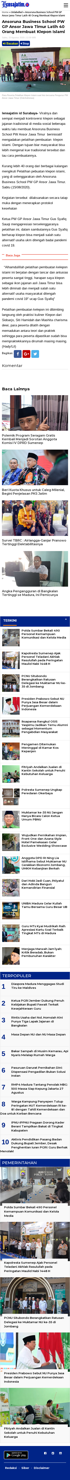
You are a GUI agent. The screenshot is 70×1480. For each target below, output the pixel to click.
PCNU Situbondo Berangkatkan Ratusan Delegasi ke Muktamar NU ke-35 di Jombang (44, 681)
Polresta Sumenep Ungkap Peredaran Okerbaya (42, 791)
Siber (25, 1468)
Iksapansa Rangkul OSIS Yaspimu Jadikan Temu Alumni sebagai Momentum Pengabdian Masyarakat (45, 727)
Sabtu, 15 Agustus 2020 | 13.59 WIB (19, 37)
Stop (25, 43)
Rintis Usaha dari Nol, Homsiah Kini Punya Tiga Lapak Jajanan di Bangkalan (37, 1021)
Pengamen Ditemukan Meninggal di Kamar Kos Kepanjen (40, 747)
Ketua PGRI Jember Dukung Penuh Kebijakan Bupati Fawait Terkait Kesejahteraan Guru (37, 1004)
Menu (65, 5)
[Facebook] (18, 354)
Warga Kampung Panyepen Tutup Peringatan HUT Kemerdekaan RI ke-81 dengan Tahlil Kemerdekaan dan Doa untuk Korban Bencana (33, 1107)
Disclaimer (41, 1468)
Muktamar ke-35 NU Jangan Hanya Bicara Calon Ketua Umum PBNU (42, 816)
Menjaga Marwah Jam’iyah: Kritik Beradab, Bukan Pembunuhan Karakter (42, 952)
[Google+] (26, 354)
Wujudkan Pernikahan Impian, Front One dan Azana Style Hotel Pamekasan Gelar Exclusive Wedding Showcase (44, 840)
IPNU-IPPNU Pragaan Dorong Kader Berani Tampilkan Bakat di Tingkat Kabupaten (37, 1126)
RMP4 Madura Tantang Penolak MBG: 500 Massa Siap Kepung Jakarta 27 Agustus (39, 1088)
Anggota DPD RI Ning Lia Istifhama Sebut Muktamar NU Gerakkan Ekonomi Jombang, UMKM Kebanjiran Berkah (44, 863)
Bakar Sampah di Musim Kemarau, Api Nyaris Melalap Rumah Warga (39, 1053)
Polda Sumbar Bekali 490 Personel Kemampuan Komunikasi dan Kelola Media (44, 634)
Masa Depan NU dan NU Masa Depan (38, 1034)
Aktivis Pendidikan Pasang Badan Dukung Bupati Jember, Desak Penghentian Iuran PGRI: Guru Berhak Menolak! (33, 1145)
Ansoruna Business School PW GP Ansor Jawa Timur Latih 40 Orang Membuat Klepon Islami (33, 26)
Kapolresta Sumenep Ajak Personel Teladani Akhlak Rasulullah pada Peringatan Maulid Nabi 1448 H (42, 658)
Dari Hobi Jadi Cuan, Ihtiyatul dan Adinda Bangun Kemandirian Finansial (43, 884)
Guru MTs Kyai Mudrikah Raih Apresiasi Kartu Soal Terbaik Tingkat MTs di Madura (44, 929)
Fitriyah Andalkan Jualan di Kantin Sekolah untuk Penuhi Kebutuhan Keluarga (43, 770)
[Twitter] (35, 354)
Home (5, 12)
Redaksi (11, 1468)
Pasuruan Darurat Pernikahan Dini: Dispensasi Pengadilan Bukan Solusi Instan (38, 1071)
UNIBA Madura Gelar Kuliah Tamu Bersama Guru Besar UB (44, 905)
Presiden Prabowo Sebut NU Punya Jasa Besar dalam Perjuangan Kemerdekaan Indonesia (43, 704)
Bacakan (12, 43)
